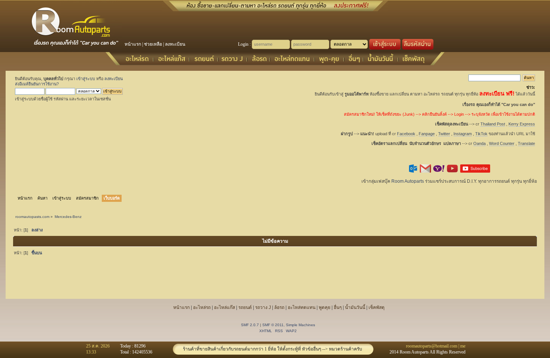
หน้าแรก (133, 44)
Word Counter (501, 143)
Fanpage (427, 133)
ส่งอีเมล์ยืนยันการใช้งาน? (37, 84)
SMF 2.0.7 (250, 325)
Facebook (406, 133)
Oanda (479, 143)
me (462, 346)
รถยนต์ (245, 307)
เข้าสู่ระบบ (85, 78)
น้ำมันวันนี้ (355, 307)
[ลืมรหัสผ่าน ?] (418, 48)
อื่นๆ (338, 307)
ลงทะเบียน (175, 44)
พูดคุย (324, 307)
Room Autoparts (407, 181)
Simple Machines (300, 325)
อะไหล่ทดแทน (301, 307)
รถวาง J (263, 307)
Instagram (462, 133)
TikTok (481, 133)
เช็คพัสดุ (377, 307)
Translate (526, 143)
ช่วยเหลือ (153, 44)
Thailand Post (492, 124)
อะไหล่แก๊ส (224, 307)
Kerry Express (521, 124)
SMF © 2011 (273, 325)
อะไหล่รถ (202, 307)
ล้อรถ (279, 307)
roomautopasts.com (32, 217)
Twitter (444, 133)
